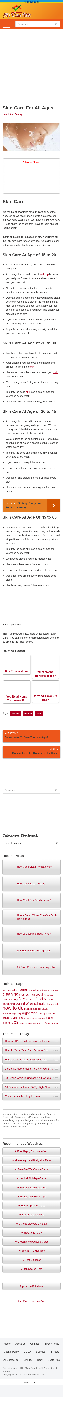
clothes (24, 994)
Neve (15, 1368)
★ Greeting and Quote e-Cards (32, 1241)
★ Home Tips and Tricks (31, 1205)
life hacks (44, 1009)
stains (49, 1017)
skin (31, 366)
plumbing (27, 1018)
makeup (44, 274)
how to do (13, 1008)
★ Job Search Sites (31, 1268)
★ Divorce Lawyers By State (31, 1223)
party (48, 1013)
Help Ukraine (31, 1)
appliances (8, 990)
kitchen (35, 1008)
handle (33, 1003)
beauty (15, 713)
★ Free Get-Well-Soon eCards (31, 1169)
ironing (27, 1009)
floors (32, 999)
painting (41, 1013)
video (22, 1023)
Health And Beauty (12, 114)
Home (7, 1343)
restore (41, 1018)
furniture (48, 999)
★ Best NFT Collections (31, 1250)
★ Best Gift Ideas (31, 1259)
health (28, 713)
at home (20, 989)
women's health (45, 1023)
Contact (34, 1343)
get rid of (22, 1003)
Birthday (27, 1359)
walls (35, 1023)
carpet (57, 990)
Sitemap (40, 1351)
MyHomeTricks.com (33, 1374)
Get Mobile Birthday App (31, 1301)
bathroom (37, 990)
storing (7, 1022)
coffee (32, 995)
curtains (50, 995)
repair (35, 1018)
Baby (40, 1359)
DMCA (27, 1351)
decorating (10, 999)
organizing (29, 1013)
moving (18, 1014)
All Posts (54, 1351)
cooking (41, 994)
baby (30, 990)
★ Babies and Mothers (31, 1214)
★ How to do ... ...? (31, 1232)
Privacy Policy (51, 1343)
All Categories (11, 1359)
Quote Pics (54, 1359)
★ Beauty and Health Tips (31, 1196)
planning (17, 1017)
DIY (21, 999)
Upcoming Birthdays (31, 1286)
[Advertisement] (31, 65)
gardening (9, 1003)
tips (39, 713)
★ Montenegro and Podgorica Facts (31, 1160)
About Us (20, 1343)
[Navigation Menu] (6, 24)
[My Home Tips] (17, 11)
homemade (53, 1004)
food (39, 999)
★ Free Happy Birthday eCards (31, 1151)
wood (55, 1023)
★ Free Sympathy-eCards (31, 1187)
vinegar (28, 1023)
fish (27, 999)
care (52, 990)
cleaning (10, 994)
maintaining (9, 1013)
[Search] (56, 24)
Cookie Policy (11, 1351)
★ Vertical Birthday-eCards (31, 1178)
